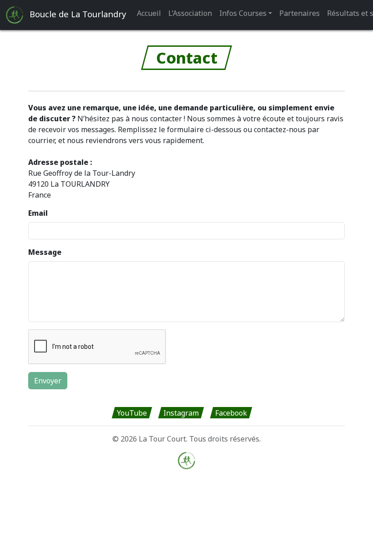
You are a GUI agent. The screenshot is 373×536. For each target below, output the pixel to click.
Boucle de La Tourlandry (76, 14)
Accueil (149, 13)
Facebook (231, 413)
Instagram (181, 413)
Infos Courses (243, 13)
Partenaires (299, 13)
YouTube (132, 413)
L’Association (190, 13)
